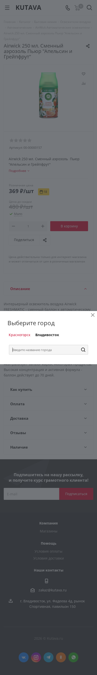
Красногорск (19, 334)
